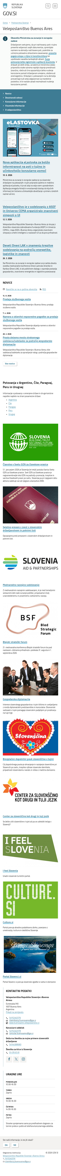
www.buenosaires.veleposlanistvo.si (24, 1023)
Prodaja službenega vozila (17, 299)
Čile (10, 403)
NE (14, 1145)
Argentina (13, 400)
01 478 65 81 (14, 1052)
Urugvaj (12, 414)
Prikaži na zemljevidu (15, 1012)
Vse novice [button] (10, 363)
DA (6, 1145)
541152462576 (15, 1018)
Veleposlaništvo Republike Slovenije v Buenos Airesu (24, 1156)
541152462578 (15, 1031)
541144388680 (15, 1044)
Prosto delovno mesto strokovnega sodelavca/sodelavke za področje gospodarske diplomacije (27, 341)
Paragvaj (12, 407)
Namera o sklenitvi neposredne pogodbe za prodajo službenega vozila (30, 318)
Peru (10, 410)
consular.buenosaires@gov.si (21, 1033)
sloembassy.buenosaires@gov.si (22, 1020)
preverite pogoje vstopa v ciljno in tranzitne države (33, 55)
